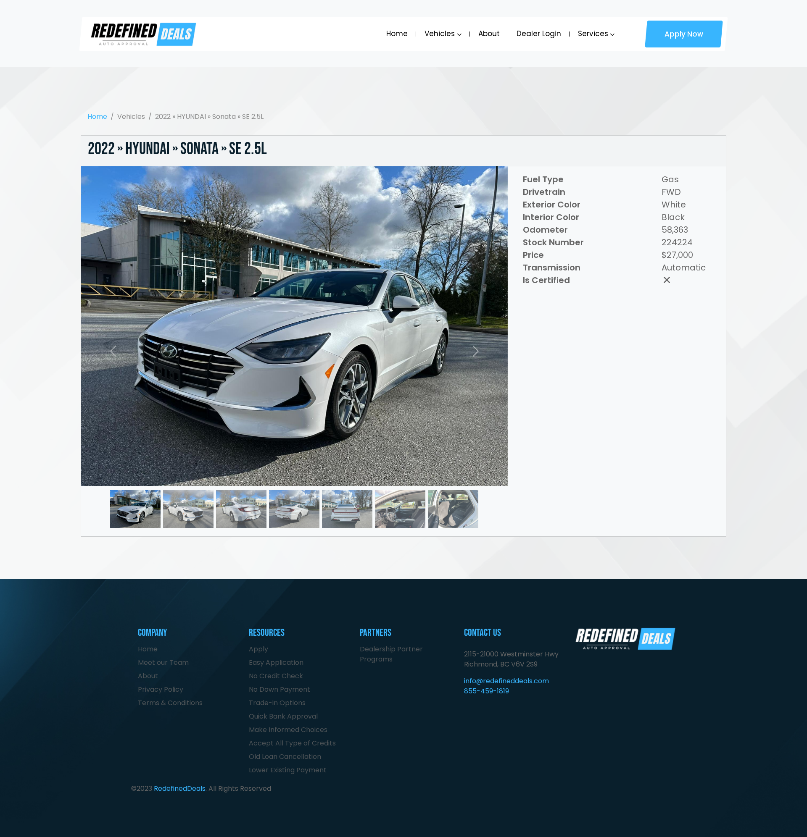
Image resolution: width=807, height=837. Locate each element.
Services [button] (593, 34)
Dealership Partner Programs (391, 654)
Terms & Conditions (170, 703)
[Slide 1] (188, 491)
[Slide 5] (400, 491)
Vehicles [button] (440, 34)
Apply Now (684, 34)
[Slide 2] (241, 491)
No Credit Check (276, 676)
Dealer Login (539, 33)
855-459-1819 (486, 691)
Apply (258, 649)
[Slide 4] (347, 491)
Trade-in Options (277, 703)
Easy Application (276, 662)
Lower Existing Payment (288, 770)
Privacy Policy (160, 689)
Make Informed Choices (288, 730)
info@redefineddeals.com (506, 681)
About (489, 33)
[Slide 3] (294, 491)
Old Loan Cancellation (285, 756)
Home (397, 33)
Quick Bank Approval (283, 716)
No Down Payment (279, 689)
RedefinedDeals (180, 788)
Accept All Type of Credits (292, 743)
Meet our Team (163, 662)
